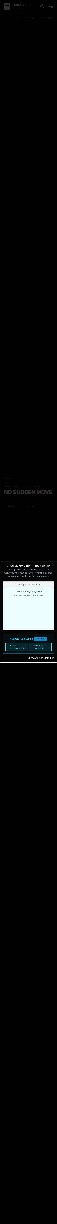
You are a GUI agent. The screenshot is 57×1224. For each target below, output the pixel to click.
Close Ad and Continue (41, 658)
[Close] (53, 565)
